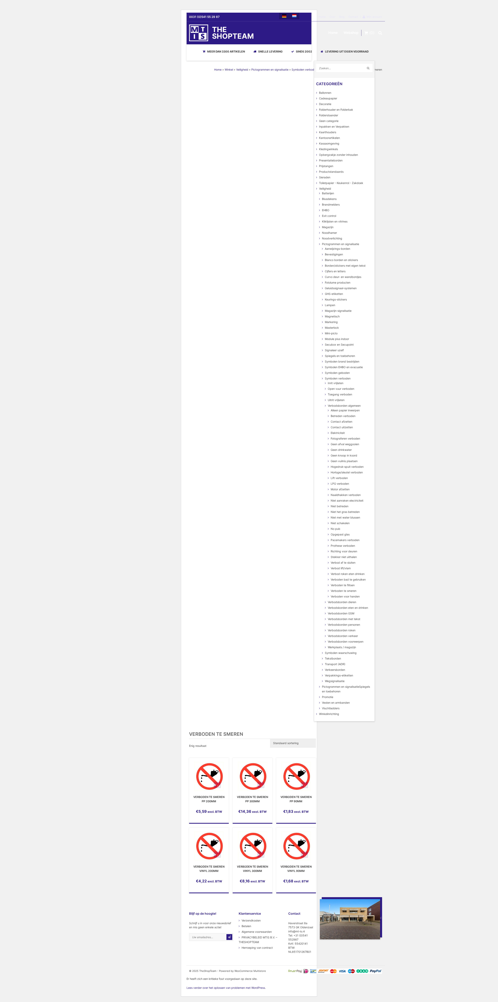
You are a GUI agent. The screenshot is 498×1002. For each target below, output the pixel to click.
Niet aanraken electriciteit (347, 500)
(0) (371, 33)
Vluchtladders (330, 708)
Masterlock (332, 327)
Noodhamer (329, 232)
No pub (335, 528)
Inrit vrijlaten (335, 383)
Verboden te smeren (343, 590)
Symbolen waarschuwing (341, 652)
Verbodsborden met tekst (344, 619)
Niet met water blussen (345, 517)
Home (322, 16)
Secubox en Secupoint (339, 344)
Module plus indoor (337, 339)
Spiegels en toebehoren (340, 355)
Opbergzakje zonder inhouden (338, 154)
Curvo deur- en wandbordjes (343, 277)
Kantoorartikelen (329, 137)
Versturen (229, 937)
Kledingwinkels (328, 149)
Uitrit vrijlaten (336, 400)
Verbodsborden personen (344, 624)
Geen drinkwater (341, 449)
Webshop (351, 33)
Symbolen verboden (304, 69)
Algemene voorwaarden (257, 931)
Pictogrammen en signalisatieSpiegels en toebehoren (346, 689)
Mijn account (374, 16)
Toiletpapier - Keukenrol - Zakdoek (341, 183)
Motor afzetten (340, 489)
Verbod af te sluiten (343, 562)
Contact (353, 16)
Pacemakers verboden (345, 540)
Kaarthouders (327, 132)
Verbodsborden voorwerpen (345, 641)
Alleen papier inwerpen (345, 410)
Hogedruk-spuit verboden (347, 466)
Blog (342, 16)
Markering (331, 322)
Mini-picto (331, 333)
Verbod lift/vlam (341, 568)
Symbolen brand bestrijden (342, 361)
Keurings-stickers (336, 299)
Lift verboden (339, 478)
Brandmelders (331, 204)
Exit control (329, 215)
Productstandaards (331, 171)
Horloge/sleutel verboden (347, 472)
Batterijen (328, 193)
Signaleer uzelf (334, 350)
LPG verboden (340, 483)
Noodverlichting (332, 238)
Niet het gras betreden (345, 511)
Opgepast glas (340, 534)
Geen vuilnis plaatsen (344, 461)
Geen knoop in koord (344, 455)
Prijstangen (326, 166)
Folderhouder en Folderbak (336, 109)
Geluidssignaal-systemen (341, 288)
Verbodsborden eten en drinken (348, 607)
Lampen (330, 305)
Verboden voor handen (345, 596)
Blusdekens (329, 199)
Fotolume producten (337, 282)
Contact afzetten (341, 421)
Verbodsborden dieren (342, 602)
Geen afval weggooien (345, 444)
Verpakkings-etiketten (339, 675)
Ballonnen (325, 92)
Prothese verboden (343, 545)
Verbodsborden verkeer (343, 636)
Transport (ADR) (335, 664)
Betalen (246, 926)
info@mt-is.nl (296, 931)
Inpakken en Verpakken (334, 126)
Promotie (327, 697)
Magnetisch (332, 316)
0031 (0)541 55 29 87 (204, 17)
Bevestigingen (334, 254)
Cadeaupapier (328, 98)
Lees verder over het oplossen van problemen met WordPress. (226, 987)
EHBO (325, 210)
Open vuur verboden (341, 388)
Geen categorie (328, 121)
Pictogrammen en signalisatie (269, 69)
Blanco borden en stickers (341, 260)
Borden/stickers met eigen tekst (345, 265)
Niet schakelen (340, 523)
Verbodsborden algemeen (344, 405)
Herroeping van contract (257, 947)
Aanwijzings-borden (337, 248)
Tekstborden (333, 658)
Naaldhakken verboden (346, 495)
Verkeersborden (335, 669)
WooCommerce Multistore (250, 970)
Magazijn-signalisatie (338, 310)
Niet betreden (339, 506)
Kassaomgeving (329, 143)
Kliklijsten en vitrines (334, 221)
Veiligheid (242, 69)
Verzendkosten (251, 920)
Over (332, 16)
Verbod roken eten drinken (348, 573)
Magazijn (327, 227)
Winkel (229, 69)
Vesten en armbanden (336, 702)
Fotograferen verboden (345, 438)
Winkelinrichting (329, 714)
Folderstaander (328, 115)
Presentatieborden (331, 160)
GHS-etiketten (334, 293)
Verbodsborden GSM (341, 613)
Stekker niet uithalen (344, 557)
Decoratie (325, 104)
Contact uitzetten (342, 427)
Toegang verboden (340, 394)
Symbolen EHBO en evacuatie (344, 367)
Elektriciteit (338, 432)
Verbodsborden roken (341, 630)
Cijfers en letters (335, 271)
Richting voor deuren (344, 551)
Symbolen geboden (337, 372)
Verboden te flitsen (343, 585)
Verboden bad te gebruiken (348, 579)
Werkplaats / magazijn (342, 647)
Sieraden (324, 177)
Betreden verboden (343, 416)
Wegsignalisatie (335, 681)
